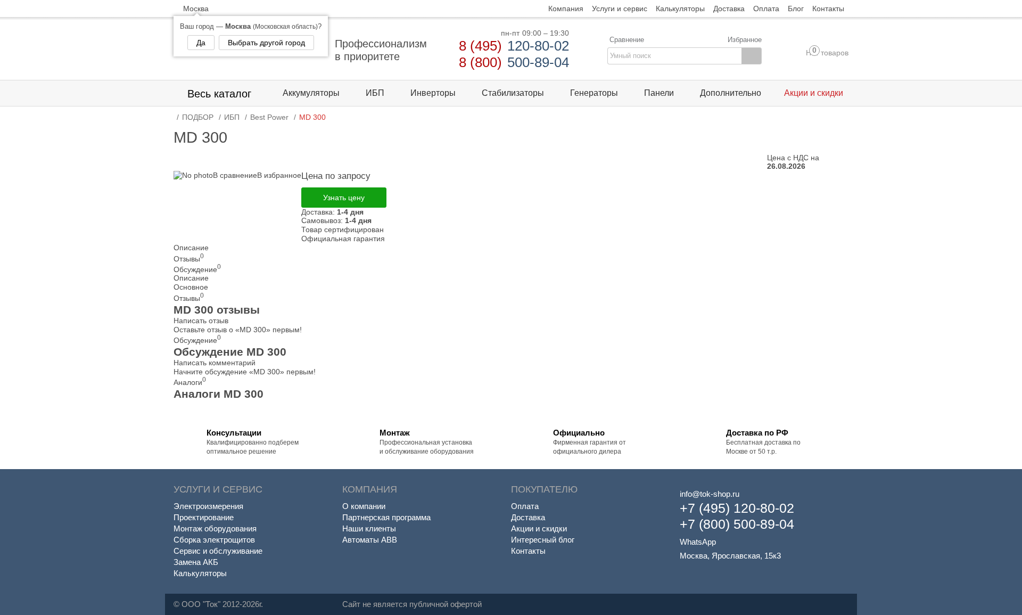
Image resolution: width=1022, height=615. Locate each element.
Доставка (528, 517)
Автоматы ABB (369, 539)
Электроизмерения (208, 506)
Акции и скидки (539, 528)
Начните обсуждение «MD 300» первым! (245, 371)
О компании (363, 506)
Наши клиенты (369, 528)
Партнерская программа (386, 517)
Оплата (525, 506)
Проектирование (204, 517)
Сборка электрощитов (214, 539)
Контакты (528, 550)
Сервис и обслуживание (218, 550)
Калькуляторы (200, 573)
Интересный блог (542, 539)
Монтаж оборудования (215, 528)
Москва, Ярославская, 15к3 (730, 555)
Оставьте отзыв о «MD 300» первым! (238, 329)
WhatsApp (698, 541)
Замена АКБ (196, 562)
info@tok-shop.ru (709, 493)
